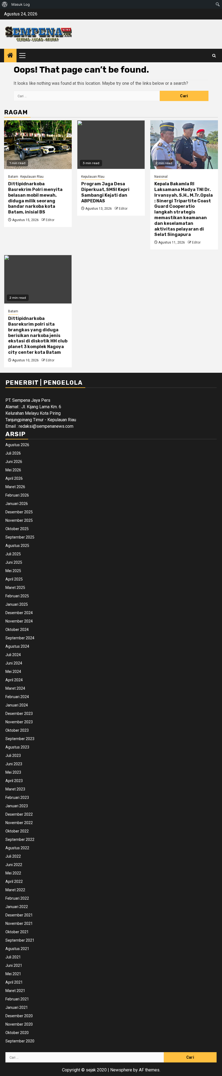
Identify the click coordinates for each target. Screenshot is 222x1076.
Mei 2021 (13, 974)
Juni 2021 (13, 965)
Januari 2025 (16, 604)
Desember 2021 (19, 915)
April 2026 (14, 478)
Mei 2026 (13, 470)
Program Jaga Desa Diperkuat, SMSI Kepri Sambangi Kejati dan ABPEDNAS (105, 192)
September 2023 (19, 739)
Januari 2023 (16, 806)
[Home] (10, 56)
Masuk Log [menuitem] (20, 4)
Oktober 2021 (17, 932)
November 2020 (19, 1024)
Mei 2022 (13, 873)
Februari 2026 (17, 495)
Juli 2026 (13, 453)
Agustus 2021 (17, 949)
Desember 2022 (19, 814)
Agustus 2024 (17, 646)
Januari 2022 (16, 907)
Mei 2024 (13, 671)
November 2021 (19, 923)
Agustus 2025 (17, 545)
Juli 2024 (13, 655)
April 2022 (14, 881)
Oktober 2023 (17, 730)
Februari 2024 (17, 697)
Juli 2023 (13, 755)
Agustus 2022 (17, 848)
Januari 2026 (16, 503)
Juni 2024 (13, 663)
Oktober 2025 (17, 529)
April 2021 (14, 982)
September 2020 (19, 1041)
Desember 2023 (19, 713)
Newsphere (121, 1069)
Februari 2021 (17, 999)
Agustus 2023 (17, 747)
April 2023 (14, 781)
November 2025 (19, 520)
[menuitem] (4, 4)
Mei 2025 (13, 571)
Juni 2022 (13, 865)
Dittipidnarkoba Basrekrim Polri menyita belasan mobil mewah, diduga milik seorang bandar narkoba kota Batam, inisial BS (35, 198)
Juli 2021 (13, 957)
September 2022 (19, 839)
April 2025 (14, 579)
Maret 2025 (15, 587)
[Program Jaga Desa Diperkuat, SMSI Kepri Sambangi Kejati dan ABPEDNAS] (111, 144)
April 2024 (14, 680)
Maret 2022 (15, 890)
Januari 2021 (16, 1007)
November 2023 (19, 722)
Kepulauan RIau (32, 177)
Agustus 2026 (17, 445)
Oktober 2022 (17, 831)
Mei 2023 (13, 772)
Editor (50, 220)
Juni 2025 (13, 562)
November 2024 (19, 621)
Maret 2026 (15, 487)
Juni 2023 (13, 764)
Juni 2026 (13, 461)
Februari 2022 (17, 898)
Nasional (161, 177)
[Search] (214, 55)
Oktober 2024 (17, 629)
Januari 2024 (16, 705)
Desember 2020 (19, 1016)
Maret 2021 (15, 991)
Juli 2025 (13, 554)
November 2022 (19, 823)
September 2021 (19, 940)
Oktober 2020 (17, 1032)
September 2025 (19, 537)
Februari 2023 (17, 797)
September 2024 (19, 638)
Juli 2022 (13, 856)
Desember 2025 (19, 512)
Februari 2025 (17, 596)
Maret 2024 (15, 688)
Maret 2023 (15, 789)
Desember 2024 (19, 613)
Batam (13, 177)
